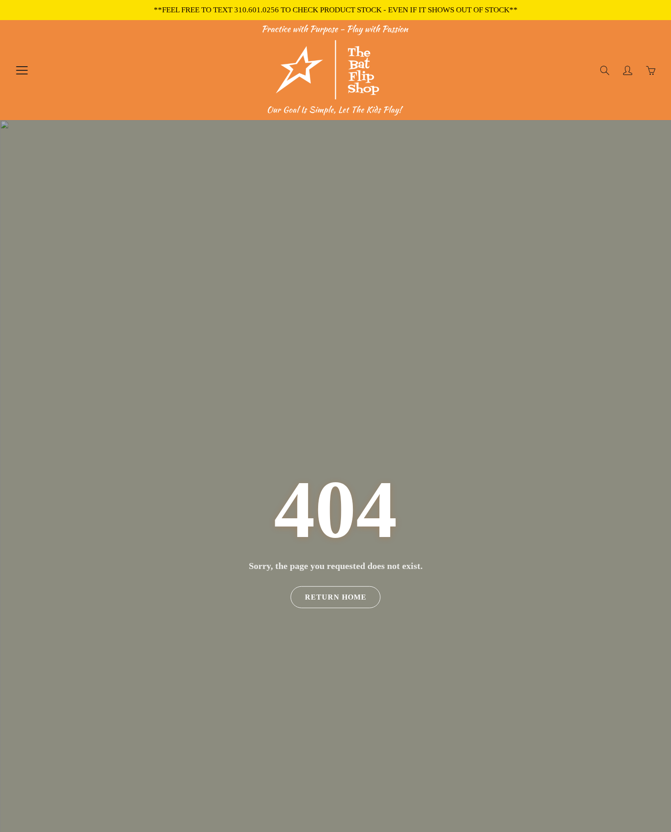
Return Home (336, 597)
